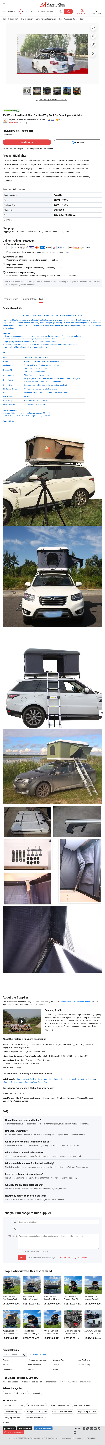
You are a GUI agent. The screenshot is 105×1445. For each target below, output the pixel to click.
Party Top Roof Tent (12, 1417)
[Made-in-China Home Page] (52, 4)
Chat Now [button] (79, 142)
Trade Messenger (43, 1428)
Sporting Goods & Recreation (21, 19)
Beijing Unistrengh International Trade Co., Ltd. (27, 120)
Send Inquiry (27, 142)
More (5, 1422)
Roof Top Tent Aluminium (62, 1411)
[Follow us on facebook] (84, 1428)
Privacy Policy (92, 1438)
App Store (9, 1428)
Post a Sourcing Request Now (73, 1257)
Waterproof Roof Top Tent (37, 1411)
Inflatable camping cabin (37, 1360)
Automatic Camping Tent (26, 1082)
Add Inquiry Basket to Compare (53, 99)
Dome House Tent (34, 1364)
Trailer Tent (42, 1082)
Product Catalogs (39, 1355)
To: (15, 1229)
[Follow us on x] (87, 1428)
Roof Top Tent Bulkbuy (35, 1417)
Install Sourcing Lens (15, 1432)
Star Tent (31, 1369)
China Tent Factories (36, 1405)
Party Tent (79, 1079)
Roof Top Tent (36, 1079)
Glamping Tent (58, 1360)
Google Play (25, 1428)
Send (22, 1257)
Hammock (36, 1393)
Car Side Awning (83, 1364)
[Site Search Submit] (68, 11)
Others (55, 1369)
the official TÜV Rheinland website (76, 1001)
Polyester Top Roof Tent (87, 1411)
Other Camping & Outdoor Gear (71, 19)
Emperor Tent (57, 1364)
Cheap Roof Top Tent (13, 1411)
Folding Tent (90, 1079)
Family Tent (47, 1079)
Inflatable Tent (9, 1082)
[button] (4, 4)
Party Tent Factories (82, 1405)
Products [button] (26, 11)
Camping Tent (23, 1079)
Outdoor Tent (59, 1079)
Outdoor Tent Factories (14, 1405)
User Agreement (66, 1438)
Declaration (79, 1438)
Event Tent (69, 1079)
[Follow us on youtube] (95, 1428)
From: (14, 1222)
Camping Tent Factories (59, 1405)
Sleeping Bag (21, 1393)
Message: (13, 1236)
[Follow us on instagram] (91, 1428)
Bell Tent (6, 1364)
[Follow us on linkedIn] (75, 1432)
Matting (8, 1393)
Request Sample (46, 148)
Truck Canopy (8, 1360)
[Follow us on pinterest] (99, 1428)
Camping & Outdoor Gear (46, 19)
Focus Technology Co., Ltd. (34, 1438)
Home (5, 19)
